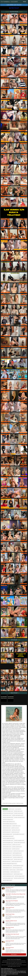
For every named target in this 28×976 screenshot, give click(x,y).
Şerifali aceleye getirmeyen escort (10, 863)
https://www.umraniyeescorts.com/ (9, 971)
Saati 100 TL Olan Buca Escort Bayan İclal (15, 894)
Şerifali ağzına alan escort (8, 836)
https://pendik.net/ (21, 971)
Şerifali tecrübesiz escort (8, 859)
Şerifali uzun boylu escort (19, 817)
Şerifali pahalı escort (7, 846)
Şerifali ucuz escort (16, 844)
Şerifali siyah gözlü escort (8, 817)
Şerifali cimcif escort (7, 844)
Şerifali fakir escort (16, 825)
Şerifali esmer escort (7, 815)
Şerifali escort (11, 809)
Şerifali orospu (12, 869)
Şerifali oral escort (15, 832)
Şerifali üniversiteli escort (8, 813)
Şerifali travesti (20, 869)
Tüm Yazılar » (14, 954)
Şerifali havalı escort (7, 848)
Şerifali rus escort (15, 827)
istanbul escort (7, 974)
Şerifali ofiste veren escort (19, 842)
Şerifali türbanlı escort (15, 871)
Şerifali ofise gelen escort (8, 842)
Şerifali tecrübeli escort (18, 857)
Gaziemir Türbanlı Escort (11, 921)
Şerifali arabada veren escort (8, 838)
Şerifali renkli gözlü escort (17, 815)
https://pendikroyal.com (14, 972)
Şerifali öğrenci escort (7, 867)
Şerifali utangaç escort (19, 876)
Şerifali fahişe (6, 869)
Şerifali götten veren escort (18, 834)
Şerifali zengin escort (7, 825)
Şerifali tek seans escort (8, 851)
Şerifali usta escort (7, 861)
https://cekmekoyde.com (6, 968)
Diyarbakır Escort (9, 887)
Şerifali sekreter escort (7, 865)
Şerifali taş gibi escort (17, 867)
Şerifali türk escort (6, 827)
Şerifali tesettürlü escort (8, 874)
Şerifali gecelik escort (7, 853)
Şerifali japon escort (7, 830)
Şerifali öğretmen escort (18, 865)
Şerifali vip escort (15, 848)
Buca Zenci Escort (10, 927)
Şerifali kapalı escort (18, 874)
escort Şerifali (18, 809)
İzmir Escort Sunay (10, 914)
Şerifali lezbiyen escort (7, 834)
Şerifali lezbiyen (6, 871)
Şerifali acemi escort (18, 859)
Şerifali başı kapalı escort (8, 878)
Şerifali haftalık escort (17, 855)
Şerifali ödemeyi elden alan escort (10, 823)
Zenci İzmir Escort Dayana (12, 901)
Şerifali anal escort (7, 832)
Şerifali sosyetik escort (17, 846)
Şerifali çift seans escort (18, 851)
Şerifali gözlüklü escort (7, 857)
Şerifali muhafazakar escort (8, 876)
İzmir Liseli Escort (10, 907)
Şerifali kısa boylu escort (8, 819)
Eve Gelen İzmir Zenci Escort (12, 934)
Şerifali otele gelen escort (8, 840)
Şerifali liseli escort (18, 811)
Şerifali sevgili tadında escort (9, 821)
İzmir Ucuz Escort (10, 941)
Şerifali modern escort (7, 880)
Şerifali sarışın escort (18, 813)
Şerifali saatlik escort (7, 855)
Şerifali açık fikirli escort (19, 878)
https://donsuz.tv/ (5, 972)
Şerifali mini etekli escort (8, 811)
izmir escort (3, 975)
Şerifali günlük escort (17, 853)
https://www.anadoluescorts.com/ (8, 970)
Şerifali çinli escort (16, 830)
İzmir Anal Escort (10, 947)
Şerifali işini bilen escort (16, 861)
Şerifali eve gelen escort (19, 840)
